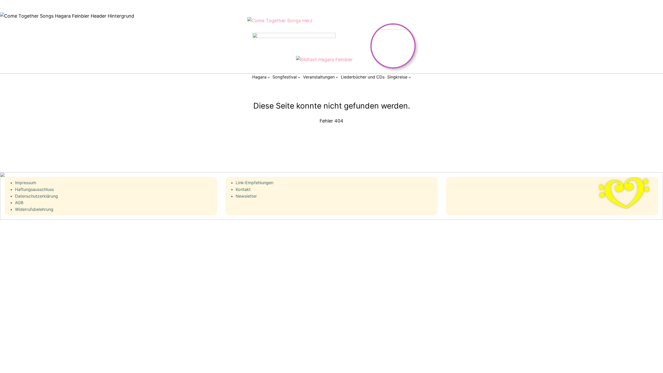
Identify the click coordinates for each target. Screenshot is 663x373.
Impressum (25, 182)
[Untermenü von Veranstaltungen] (337, 77)
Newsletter (246, 196)
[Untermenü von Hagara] (269, 77)
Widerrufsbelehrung (34, 209)
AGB (19, 202)
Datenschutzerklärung (36, 196)
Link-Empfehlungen (254, 182)
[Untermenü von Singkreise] (409, 77)
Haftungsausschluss (34, 189)
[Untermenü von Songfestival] (299, 77)
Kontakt (243, 189)
